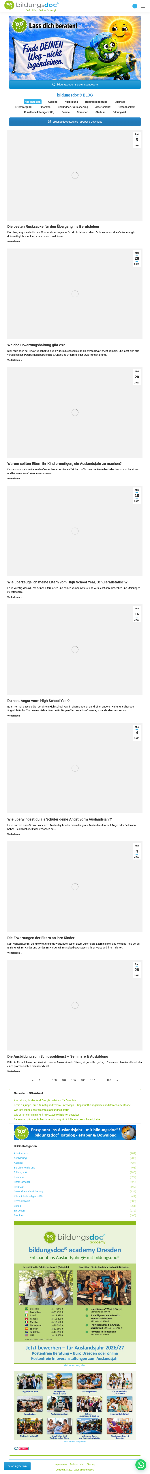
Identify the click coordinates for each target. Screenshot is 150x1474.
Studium (100, 112)
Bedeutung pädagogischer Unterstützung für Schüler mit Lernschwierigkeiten (57, 1119)
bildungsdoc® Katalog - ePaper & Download (77, 121)
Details (15, 242)
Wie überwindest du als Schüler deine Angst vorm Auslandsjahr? (59, 819)
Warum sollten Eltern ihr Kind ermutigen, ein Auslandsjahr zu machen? (64, 463)
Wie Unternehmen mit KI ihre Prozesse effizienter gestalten (47, 1114)
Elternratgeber (23, 107)
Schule (66, 112)
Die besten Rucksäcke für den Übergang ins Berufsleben (53, 226)
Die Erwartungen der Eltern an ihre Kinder (40, 938)
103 (54, 1080)
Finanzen (45, 107)
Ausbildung (71, 101)
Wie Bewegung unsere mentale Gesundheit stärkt (41, 1109)
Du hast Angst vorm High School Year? (38, 700)
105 (73, 1080)
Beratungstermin (17, 1466)
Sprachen (82, 112)
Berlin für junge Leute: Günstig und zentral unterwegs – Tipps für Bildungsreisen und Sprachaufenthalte (72, 1105)
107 (92, 1080)
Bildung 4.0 (119, 112)
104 (64, 1080)
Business (120, 101)
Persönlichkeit (126, 107)
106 (83, 1080)
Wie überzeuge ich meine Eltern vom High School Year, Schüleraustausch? (67, 582)
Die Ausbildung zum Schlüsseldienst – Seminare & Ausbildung (57, 1056)
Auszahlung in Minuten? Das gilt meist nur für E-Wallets (45, 1100)
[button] (140, 1464)
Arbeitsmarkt (102, 107)
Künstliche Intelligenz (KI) (39, 112)
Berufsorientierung (96, 101)
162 (109, 1080)
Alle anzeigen (33, 101)
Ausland (52, 101)
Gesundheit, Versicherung (73, 107)
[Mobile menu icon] (142, 6)
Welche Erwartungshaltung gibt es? (36, 345)
